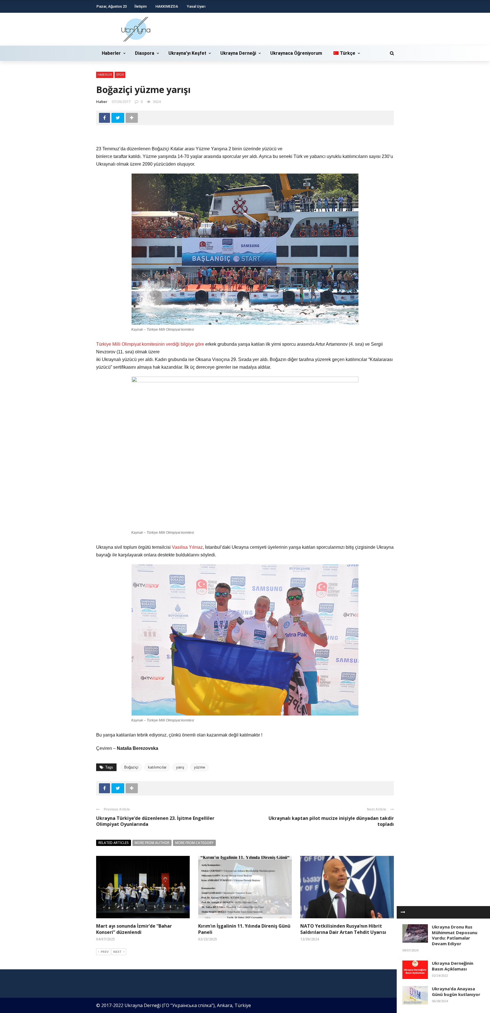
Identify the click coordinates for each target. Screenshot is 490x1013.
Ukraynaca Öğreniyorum (296, 53)
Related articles (113, 842)
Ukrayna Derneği (238, 53)
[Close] (403, 912)
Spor (120, 75)
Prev (105, 951)
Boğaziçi (131, 767)
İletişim (140, 6)
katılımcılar (157, 767)
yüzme (199, 767)
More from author (152, 842)
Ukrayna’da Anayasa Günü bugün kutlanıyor (456, 991)
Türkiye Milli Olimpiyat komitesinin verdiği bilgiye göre (150, 344)
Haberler (111, 53)
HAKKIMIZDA (166, 6)
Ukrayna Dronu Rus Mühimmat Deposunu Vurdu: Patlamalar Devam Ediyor (454, 935)
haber (101, 101)
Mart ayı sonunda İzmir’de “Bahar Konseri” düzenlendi (134, 929)
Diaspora (144, 53)
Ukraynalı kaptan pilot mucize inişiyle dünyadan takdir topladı (331, 821)
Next (117, 951)
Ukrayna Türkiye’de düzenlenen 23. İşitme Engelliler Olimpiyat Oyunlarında (155, 821)
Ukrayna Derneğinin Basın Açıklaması (452, 966)
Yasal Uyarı (196, 6)
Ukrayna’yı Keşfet (187, 53)
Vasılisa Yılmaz (187, 547)
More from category (194, 842)
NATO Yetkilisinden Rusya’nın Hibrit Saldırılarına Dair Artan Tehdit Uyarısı (343, 929)
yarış (180, 767)
